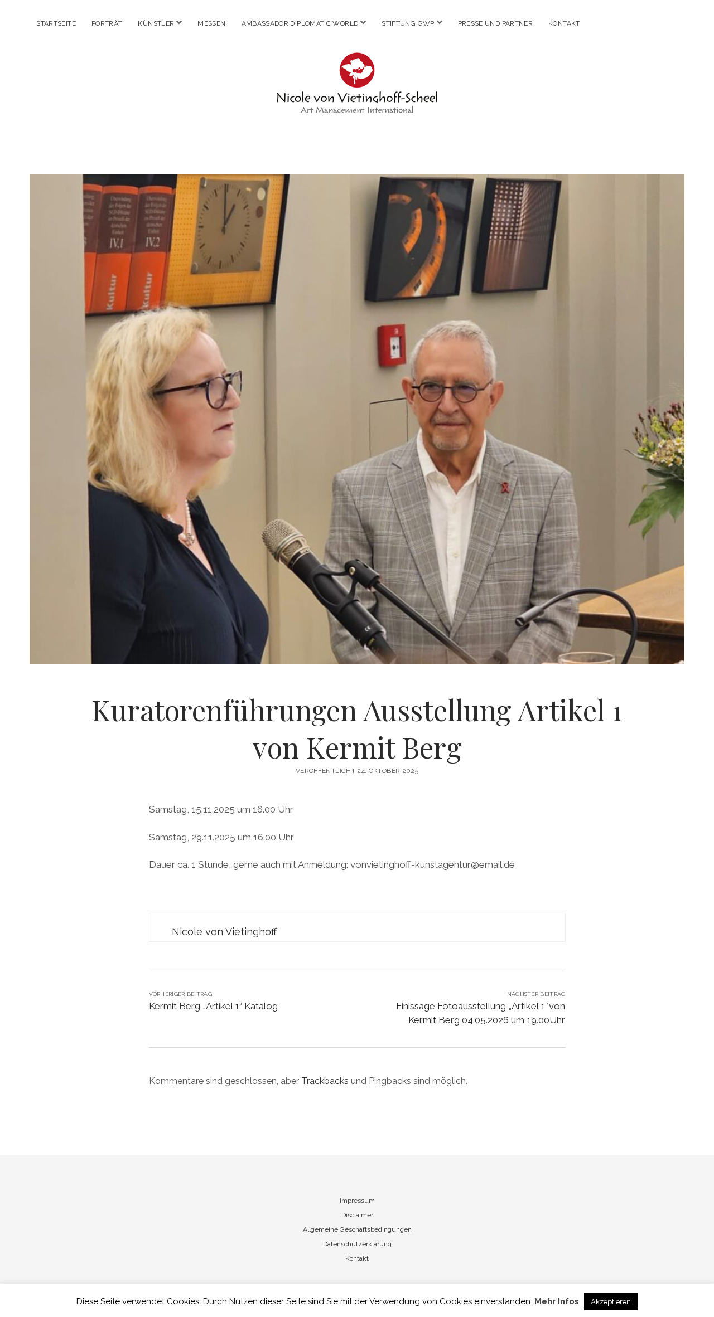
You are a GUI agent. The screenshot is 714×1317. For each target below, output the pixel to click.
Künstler (156, 23)
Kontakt (564, 23)
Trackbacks (325, 1081)
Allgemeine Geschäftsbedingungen (357, 1229)
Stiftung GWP (408, 23)
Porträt (107, 23)
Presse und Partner (495, 23)
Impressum (357, 1200)
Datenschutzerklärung (357, 1244)
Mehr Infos (556, 1301)
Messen (211, 23)
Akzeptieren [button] (611, 1301)
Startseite (56, 23)
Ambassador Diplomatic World (300, 23)
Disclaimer (357, 1215)
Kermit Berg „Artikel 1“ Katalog (213, 1006)
